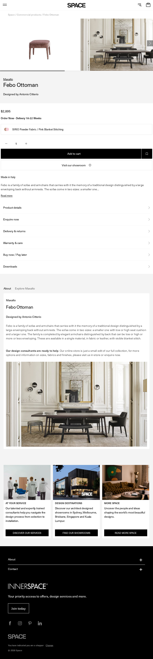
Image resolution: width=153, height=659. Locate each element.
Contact (13, 569)
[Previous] (3, 43)
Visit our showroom (74, 165)
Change (49, 645)
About (12, 559)
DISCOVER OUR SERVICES (27, 533)
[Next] (150, 43)
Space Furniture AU (77, 5)
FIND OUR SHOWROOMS (76, 533)
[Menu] (5, 5)
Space (11, 14)
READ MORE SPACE (125, 533)
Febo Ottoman (51, 14)
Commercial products (29, 14)
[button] (148, 5)
